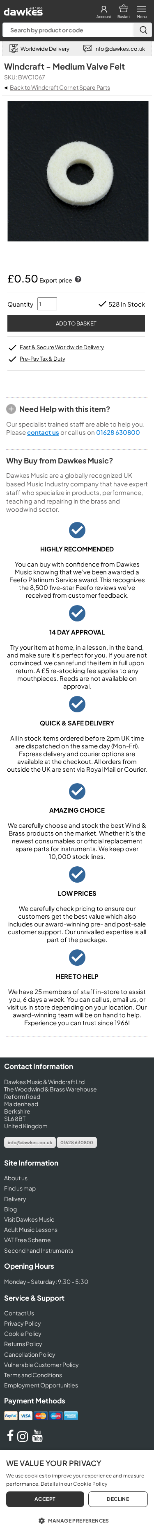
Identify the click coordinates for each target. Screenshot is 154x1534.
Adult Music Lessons (30, 1229)
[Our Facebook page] (10, 1439)
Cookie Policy (22, 1333)
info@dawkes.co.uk (30, 1142)
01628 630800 (118, 432)
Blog (10, 1209)
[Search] (142, 30)
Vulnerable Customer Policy (41, 1364)
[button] (77, 1520)
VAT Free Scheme (27, 1239)
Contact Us (19, 1313)
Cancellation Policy (29, 1354)
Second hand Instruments (38, 1250)
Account (104, 16)
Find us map (20, 1188)
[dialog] (77, 1492)
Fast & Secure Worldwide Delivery (62, 347)
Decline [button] (118, 1499)
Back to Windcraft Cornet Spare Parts (60, 87)
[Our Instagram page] (23, 1439)
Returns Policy (23, 1343)
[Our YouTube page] (37, 1439)
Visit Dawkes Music (29, 1219)
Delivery (15, 1198)
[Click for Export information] (77, 280)
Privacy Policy (22, 1323)
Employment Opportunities (41, 1385)
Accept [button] (44, 1499)
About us (16, 1178)
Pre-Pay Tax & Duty (42, 358)
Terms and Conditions (33, 1374)
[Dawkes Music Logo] (22, 9)
